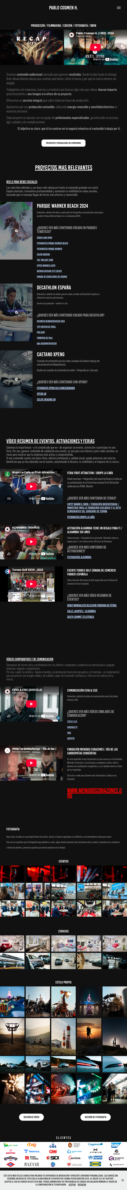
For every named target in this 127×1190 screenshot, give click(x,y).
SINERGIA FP (72, 727)
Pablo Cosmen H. (63, 8)
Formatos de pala (45, 337)
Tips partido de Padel (46, 326)
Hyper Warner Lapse (46, 265)
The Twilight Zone (45, 259)
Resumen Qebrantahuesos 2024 (51, 321)
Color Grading (43, 254)
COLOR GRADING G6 (46, 399)
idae (69, 732)
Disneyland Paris (44, 237)
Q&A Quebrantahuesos (47, 343)
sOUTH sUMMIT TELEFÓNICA (80, 616)
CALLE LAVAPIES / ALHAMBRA (81, 611)
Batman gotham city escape (49, 271)
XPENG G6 (41, 393)
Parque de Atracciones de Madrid (52, 276)
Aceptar (72, 1184)
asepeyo (70, 738)
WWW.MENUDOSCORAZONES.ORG (94, 792)
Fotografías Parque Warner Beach (52, 243)
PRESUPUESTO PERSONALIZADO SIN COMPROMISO (63, 143)
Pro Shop (41, 332)
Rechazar (82, 1184)
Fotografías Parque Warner (49, 248)
